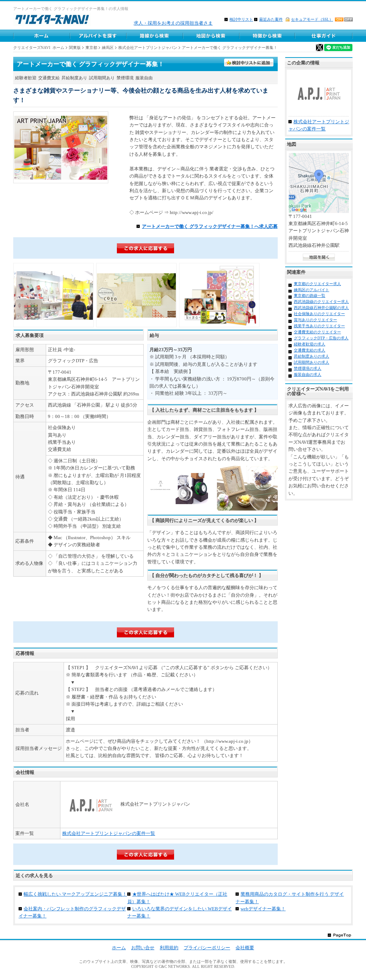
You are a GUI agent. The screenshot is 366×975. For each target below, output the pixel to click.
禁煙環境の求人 (307, 368)
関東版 (75, 47)
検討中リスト (241, 19)
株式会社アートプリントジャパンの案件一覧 (108, 833)
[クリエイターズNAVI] (52, 20)
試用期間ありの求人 (311, 362)
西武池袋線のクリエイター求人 (321, 301)
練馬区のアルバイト (311, 290)
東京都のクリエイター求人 (317, 284)
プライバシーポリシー (207, 947)
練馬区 (108, 47)
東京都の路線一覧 (309, 295)
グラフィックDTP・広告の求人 (321, 338)
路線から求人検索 (154, 36)
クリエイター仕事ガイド (324, 36)
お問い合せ (142, 947)
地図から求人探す (211, 36)
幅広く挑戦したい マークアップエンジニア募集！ (75, 894)
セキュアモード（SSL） (312, 19)
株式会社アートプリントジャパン (147, 47)
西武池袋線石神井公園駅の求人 (321, 307)
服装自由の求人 (307, 374)
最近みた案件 (271, 19)
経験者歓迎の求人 (309, 344)
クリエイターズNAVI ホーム (38, 47)
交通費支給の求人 (309, 350)
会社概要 (245, 947)
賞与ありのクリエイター (315, 320)
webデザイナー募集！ (263, 908)
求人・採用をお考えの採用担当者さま (173, 23)
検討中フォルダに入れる (249, 63)
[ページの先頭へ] (339, 934)
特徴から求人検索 (267, 36)
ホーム (41, 36)
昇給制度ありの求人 (311, 356)
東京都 (91, 47)
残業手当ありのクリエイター (319, 326)
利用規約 (169, 947)
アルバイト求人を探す (98, 36)
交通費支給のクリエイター (317, 332)
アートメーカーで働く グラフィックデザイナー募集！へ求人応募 (210, 226)
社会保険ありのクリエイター (319, 314)
